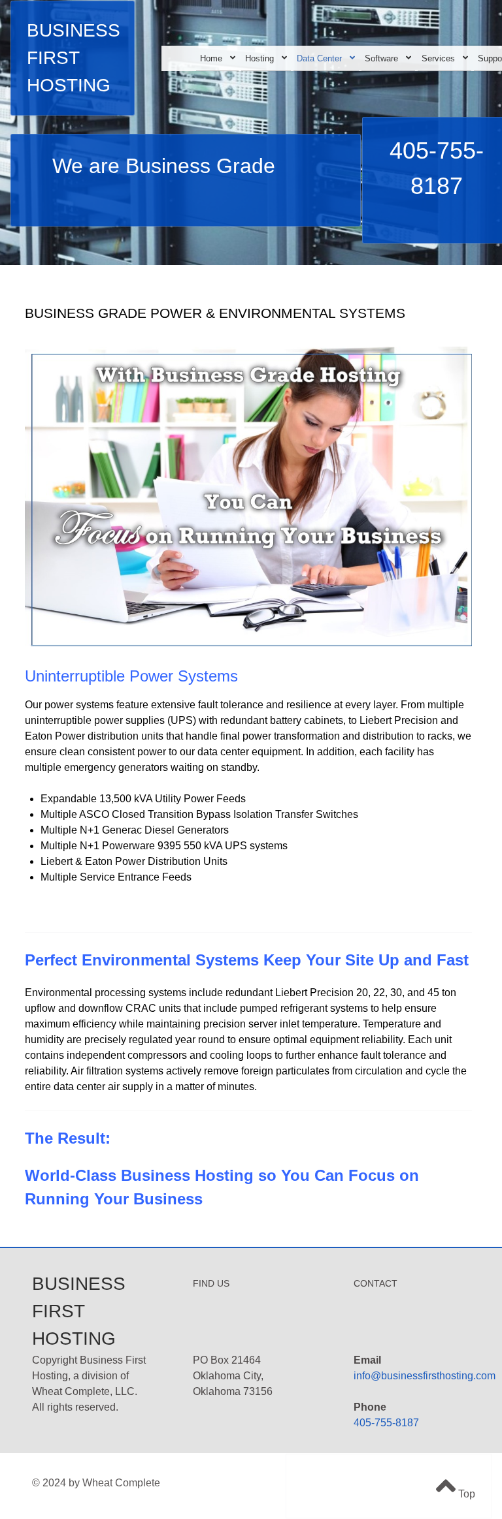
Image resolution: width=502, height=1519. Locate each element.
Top (465, 1493)
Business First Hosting (73, 57)
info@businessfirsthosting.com (424, 1375)
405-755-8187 (386, 1422)
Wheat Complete (121, 1482)
